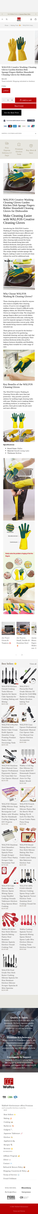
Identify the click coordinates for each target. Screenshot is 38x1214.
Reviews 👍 (8, 1148)
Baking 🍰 (8, 1118)
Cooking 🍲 (8, 1122)
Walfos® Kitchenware (21, 1207)
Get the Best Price (11, 112)
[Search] (6, 19)
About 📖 (7, 1159)
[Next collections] (22, 655)
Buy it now (19, 106)
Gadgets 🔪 (8, 1129)
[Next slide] (36, 14)
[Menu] (2, 19)
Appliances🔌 (9, 1140)
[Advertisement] (19, 6)
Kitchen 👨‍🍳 (8, 1137)
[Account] (31, 19)
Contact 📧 (7, 1163)
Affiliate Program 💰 (11, 1155)
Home (6, 25)
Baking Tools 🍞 (15, 25)
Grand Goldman (9, 1178)
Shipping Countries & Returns (12, 133)
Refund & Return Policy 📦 (14, 1167)
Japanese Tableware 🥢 (13, 1133)
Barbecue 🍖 (9, 1125)
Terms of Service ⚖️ (11, 1174)
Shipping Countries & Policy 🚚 (16, 1171)
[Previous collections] (16, 655)
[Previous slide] (2, 14)
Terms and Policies (19, 1211)
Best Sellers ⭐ (10, 1114)
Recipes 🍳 (8, 1144)
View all (33, 664)
